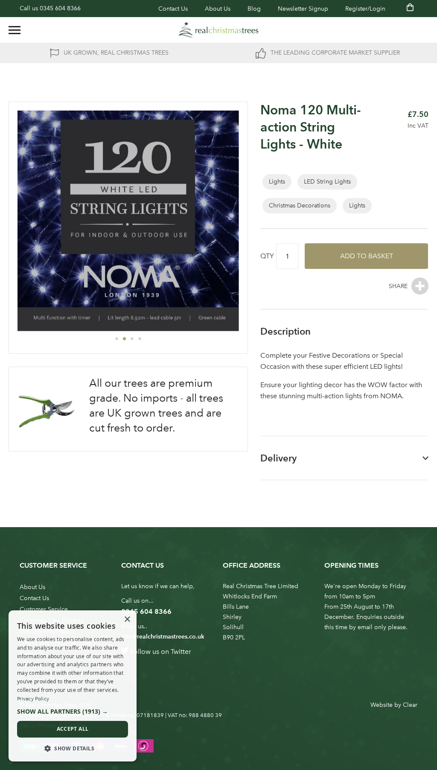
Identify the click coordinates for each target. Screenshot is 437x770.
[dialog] (73, 685)
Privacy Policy (33, 699)
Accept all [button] (73, 728)
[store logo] (218, 29)
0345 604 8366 (60, 8)
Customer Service (44, 609)
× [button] (127, 619)
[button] (116, 338)
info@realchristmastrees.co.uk (162, 636)
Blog (254, 8)
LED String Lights (327, 181)
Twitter (181, 652)
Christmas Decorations (299, 205)
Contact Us (173, 8)
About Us (217, 8)
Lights (277, 181)
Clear (410, 705)
